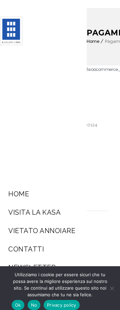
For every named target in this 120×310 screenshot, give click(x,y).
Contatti (26, 249)
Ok (18, 305)
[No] (111, 288)
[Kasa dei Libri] (13, 31)
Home (18, 194)
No (34, 305)
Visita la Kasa (34, 212)
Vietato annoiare (41, 231)
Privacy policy (61, 305)
